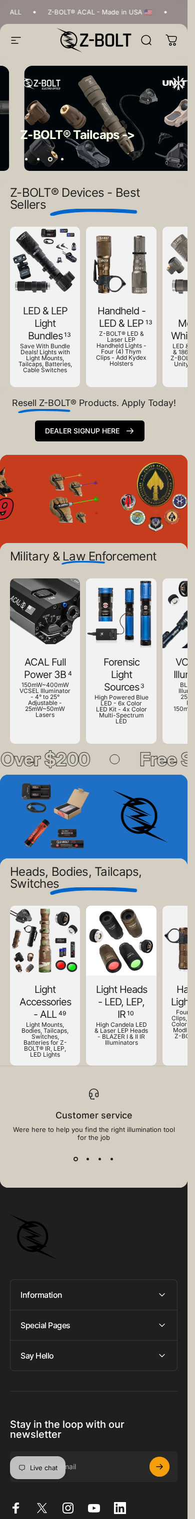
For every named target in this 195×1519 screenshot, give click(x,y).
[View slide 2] (88, 1159)
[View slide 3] (100, 1159)
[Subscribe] (160, 1467)
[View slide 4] (112, 1159)
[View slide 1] (76, 1159)
